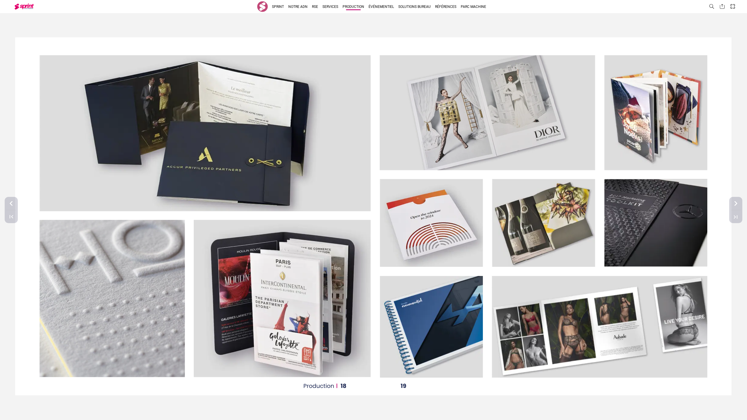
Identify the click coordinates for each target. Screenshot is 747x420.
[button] (262, 6)
